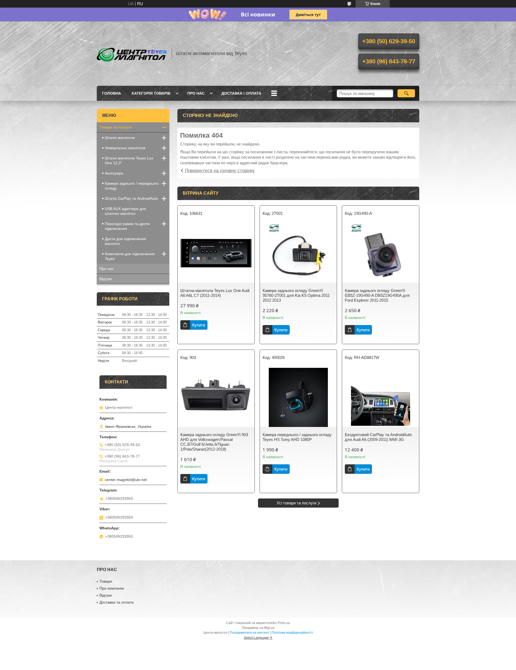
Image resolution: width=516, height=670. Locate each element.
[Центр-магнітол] (132, 53)
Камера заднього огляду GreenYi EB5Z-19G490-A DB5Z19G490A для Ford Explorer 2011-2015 (377, 295)
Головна (111, 93)
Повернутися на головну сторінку (220, 170)
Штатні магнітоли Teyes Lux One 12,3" (129, 160)
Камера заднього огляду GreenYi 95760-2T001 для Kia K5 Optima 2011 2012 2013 (296, 295)
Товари (105, 581)
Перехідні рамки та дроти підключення (127, 226)
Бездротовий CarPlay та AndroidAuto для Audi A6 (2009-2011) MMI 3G (378, 437)
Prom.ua (284, 623)
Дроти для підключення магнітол (125, 241)
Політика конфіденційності (292, 633)
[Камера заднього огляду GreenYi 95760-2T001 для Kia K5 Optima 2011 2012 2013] (298, 253)
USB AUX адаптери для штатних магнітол (125, 211)
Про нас (196, 93)
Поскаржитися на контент (249, 633)
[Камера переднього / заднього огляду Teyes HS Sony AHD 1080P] (298, 397)
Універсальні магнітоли (125, 148)
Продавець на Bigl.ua (258, 628)
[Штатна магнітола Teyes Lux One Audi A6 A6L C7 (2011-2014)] (216, 253)
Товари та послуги (115, 127)
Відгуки (105, 279)
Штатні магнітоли (120, 138)
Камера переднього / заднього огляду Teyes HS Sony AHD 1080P (297, 437)
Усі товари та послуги (296, 503)
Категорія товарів (151, 93)
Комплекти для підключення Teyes (130, 256)
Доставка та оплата (116, 602)
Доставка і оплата (241, 93)
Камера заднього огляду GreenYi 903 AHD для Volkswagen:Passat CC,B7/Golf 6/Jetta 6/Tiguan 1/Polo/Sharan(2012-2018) (214, 441)
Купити (198, 325)
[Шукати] (406, 93)
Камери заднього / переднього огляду (132, 185)
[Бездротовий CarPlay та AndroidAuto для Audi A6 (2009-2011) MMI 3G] (380, 397)
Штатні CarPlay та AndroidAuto (131, 198)
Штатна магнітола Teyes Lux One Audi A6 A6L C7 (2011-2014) (214, 293)
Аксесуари (114, 173)
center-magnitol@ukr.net (126, 479)
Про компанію (111, 588)
